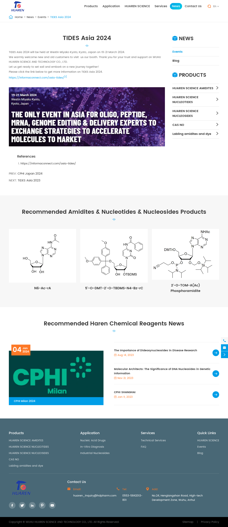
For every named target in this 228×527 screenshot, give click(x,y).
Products (91, 6)
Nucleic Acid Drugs (92, 440)
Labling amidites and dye (191, 134)
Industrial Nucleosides (94, 453)
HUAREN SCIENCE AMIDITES (192, 88)
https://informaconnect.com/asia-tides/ (36, 78)
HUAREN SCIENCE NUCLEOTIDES (185, 100)
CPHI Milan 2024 (24, 401)
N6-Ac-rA (42, 288)
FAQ (143, 447)
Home (19, 17)
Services (161, 6)
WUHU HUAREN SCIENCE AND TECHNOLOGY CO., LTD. (59, 522)
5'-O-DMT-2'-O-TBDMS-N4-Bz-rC (114, 288)
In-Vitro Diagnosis (92, 447)
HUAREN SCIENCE (137, 6)
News (176, 6)
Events (42, 17)
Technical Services (153, 440)
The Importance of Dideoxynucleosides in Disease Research (155, 350)
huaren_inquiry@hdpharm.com (94, 495)
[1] (65, 77)
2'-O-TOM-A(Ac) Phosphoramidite (185, 288)
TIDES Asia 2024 (60, 17)
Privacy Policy (210, 522)
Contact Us (193, 6)
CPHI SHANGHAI (125, 392)
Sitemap (187, 522)
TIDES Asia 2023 (29, 180)
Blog (175, 60)
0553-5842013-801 (132, 497)
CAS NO (178, 125)
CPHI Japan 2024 (30, 173)
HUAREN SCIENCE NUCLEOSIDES (185, 113)
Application (111, 6)
